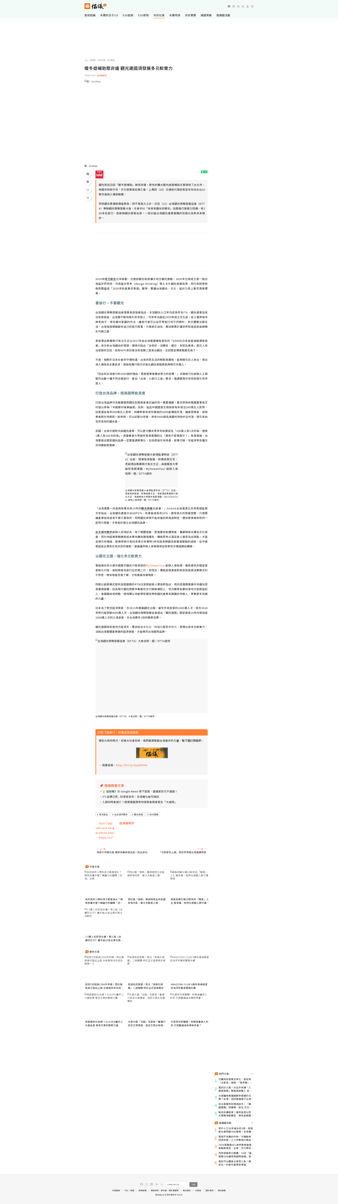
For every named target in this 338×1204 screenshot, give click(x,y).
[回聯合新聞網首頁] (87, 6)
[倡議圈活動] (252, 1123)
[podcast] (238, 6)
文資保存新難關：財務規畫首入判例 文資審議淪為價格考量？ (189, 1023)
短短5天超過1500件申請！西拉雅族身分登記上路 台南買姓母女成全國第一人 (104, 986)
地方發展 (153, 814)
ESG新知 (143, 15)
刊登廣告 (116, 1190)
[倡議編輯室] (105, 831)
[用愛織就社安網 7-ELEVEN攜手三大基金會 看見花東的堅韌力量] (104, 1006)
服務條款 (155, 1190)
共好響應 (190, 15)
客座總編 (90, 15)
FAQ (126, 1190)
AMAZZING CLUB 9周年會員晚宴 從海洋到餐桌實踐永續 (189, 986)
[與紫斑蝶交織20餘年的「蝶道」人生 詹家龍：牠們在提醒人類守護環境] (190, 883)
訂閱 (193, 1184)
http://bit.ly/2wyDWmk (131, 765)
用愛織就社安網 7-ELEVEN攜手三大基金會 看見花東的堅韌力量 (104, 1023)
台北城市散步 (121, 814)
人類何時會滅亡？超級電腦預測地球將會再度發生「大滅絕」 (139, 802)
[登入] (247, 6)
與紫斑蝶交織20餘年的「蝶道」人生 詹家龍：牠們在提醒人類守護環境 (190, 901)
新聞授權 (143, 1190)
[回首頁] (95, 6)
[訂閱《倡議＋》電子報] (152, 753)
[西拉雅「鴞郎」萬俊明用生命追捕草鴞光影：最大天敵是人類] (147, 883)
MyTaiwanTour (156, 565)
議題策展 (206, 15)
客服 (132, 1190)
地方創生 (103, 814)
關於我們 (209, 1190)
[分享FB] (87, 174)
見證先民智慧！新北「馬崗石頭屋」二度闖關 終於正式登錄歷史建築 (147, 986)
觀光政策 (138, 814)
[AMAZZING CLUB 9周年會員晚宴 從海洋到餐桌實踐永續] (190, 968)
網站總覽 (222, 1190)
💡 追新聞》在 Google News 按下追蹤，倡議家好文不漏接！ (140, 791)
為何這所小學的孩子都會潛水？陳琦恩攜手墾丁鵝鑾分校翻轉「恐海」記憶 (104, 901)
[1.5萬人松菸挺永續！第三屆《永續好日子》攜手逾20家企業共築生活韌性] (104, 921)
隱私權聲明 (174, 1190)
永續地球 (174, 15)
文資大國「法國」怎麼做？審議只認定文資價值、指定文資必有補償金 (147, 1023)
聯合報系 (187, 1190)
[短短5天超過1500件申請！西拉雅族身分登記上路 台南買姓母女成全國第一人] (104, 968)
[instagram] (233, 6)
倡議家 (93, 60)
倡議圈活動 (223, 15)
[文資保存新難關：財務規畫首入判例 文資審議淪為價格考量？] (190, 1006)
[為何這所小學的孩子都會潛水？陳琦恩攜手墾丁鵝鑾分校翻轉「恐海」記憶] (104, 883)
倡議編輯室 (102, 75)
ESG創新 (128, 15)
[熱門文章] (252, 1073)
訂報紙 (198, 1190)
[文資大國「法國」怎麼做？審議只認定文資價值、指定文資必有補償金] (147, 1006)
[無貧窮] (99, 174)
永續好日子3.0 (109, 15)
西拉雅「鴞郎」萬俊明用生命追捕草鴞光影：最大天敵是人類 (147, 900)
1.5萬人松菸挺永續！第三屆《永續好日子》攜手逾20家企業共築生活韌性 (104, 938)
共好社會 (159, 15)
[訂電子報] (243, 6)
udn (86, 60)
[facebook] (229, 6)
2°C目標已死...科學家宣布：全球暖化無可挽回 (130, 797)
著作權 (164, 1190)
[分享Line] (87, 181)
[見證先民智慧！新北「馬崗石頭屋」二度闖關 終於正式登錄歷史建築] (147, 968)
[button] (252, 6)
